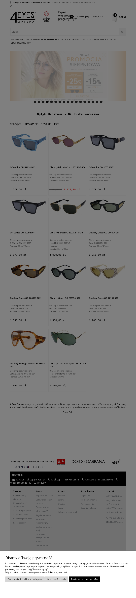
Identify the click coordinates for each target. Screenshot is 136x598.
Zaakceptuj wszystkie (84, 579)
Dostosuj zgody (56, 579)
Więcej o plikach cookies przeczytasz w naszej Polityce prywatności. (36, 572)
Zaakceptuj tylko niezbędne (25, 579)
